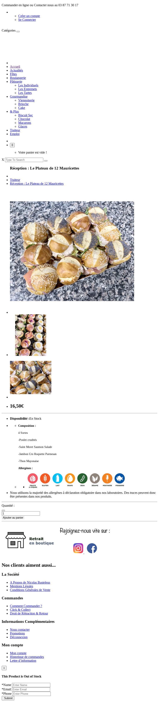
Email (7, 689)
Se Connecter (27, 19)
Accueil (15, 66)
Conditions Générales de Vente (30, 590)
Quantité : (8, 505)
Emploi (14, 134)
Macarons (24, 122)
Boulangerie (18, 78)
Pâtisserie (16, 81)
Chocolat (24, 119)
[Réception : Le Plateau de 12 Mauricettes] (72, 312)
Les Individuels (28, 85)
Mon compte (18, 653)
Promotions (17, 633)
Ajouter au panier (13, 517)
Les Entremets (27, 89)
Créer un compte (29, 16)
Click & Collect (20, 609)
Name (7, 685)
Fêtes (13, 74)
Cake (21, 107)
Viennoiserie (26, 100)
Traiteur (15, 130)
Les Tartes (25, 93)
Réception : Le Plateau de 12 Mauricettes (37, 183)
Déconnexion (19, 637)
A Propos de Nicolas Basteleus (30, 582)
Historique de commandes (27, 657)
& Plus (14, 111)
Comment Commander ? (26, 606)
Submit (8, 698)
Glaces (22, 126)
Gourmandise (19, 96)
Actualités (16, 70)
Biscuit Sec (25, 115)
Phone (7, 693)
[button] (18, 12)
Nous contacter (20, 629)
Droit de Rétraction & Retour (29, 613)
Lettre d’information (23, 660)
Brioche (23, 104)
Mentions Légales (21, 586)
